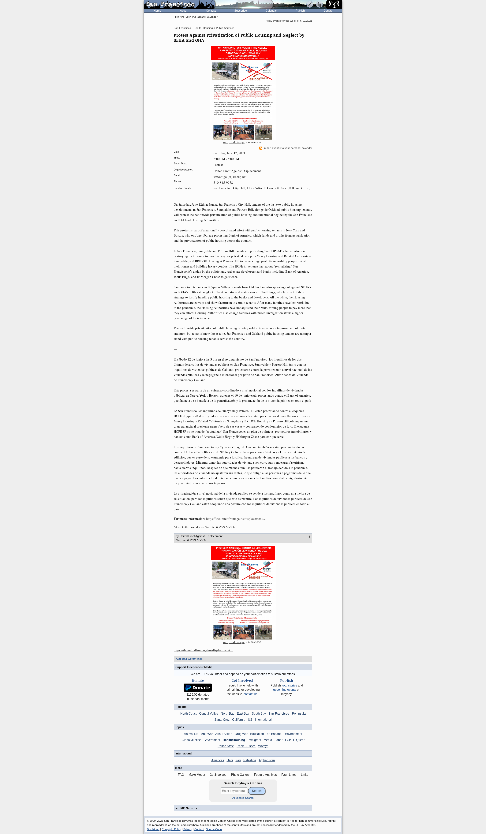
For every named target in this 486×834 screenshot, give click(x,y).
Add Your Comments (189, 658)
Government (212, 740)
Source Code (214, 829)
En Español (274, 733)
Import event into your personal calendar (288, 148)
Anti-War (207, 733)
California (238, 719)
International (263, 719)
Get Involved (218, 774)
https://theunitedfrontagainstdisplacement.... (236, 518)
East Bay (243, 713)
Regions (180, 706)
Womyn (263, 746)
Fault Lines (288, 774)
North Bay (227, 713)
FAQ (181, 774)
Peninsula (299, 713)
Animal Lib (191, 733)
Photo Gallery (240, 774)
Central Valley (208, 713)
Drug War (241, 733)
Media (268, 740)
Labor (278, 740)
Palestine (249, 760)
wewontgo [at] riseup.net (230, 176)
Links (304, 774)
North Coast (188, 713)
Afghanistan (267, 760)
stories (289, 685)
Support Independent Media (193, 667)
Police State (226, 746)
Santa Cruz (222, 719)
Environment (293, 733)
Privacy (187, 829)
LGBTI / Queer (295, 740)
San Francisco (182, 27)
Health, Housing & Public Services (214, 27)
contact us (250, 694)
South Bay (259, 713)
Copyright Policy (171, 829)
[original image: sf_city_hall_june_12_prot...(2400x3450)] (243, 92)
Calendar (271, 10)
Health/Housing (234, 740)
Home (157, 10)
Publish (300, 10)
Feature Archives (265, 774)
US (250, 719)
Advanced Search (243, 797)
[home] (179, 4)
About (183, 10)
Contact (211, 10)
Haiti (230, 760)
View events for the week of (289, 20)
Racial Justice (246, 746)
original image (234, 142)
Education (257, 733)
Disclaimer (153, 829)
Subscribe (240, 10)
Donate (327, 10)
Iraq (238, 760)
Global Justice (191, 740)
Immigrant (254, 740)
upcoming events (284, 689)
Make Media (197, 774)
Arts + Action (223, 733)
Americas (217, 760)
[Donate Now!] (198, 687)
